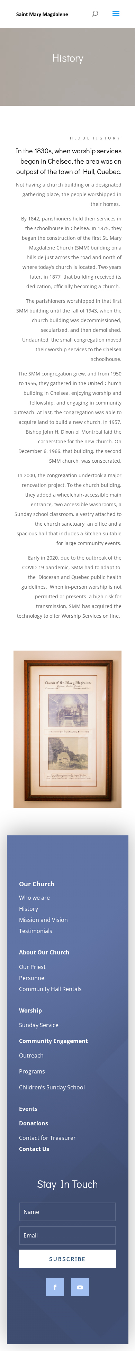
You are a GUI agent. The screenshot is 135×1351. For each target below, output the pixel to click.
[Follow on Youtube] (80, 1287)
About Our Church (44, 952)
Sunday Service (38, 1025)
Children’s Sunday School (52, 1087)
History (28, 909)
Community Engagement (53, 1041)
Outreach (31, 1055)
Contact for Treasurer (47, 1138)
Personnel (32, 978)
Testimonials (35, 931)
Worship (30, 1010)
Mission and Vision (43, 920)
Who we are (34, 897)
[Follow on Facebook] (55, 1287)
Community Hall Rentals (50, 989)
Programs (32, 1071)
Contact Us (34, 1149)
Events (28, 1109)
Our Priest (32, 967)
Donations (33, 1123)
